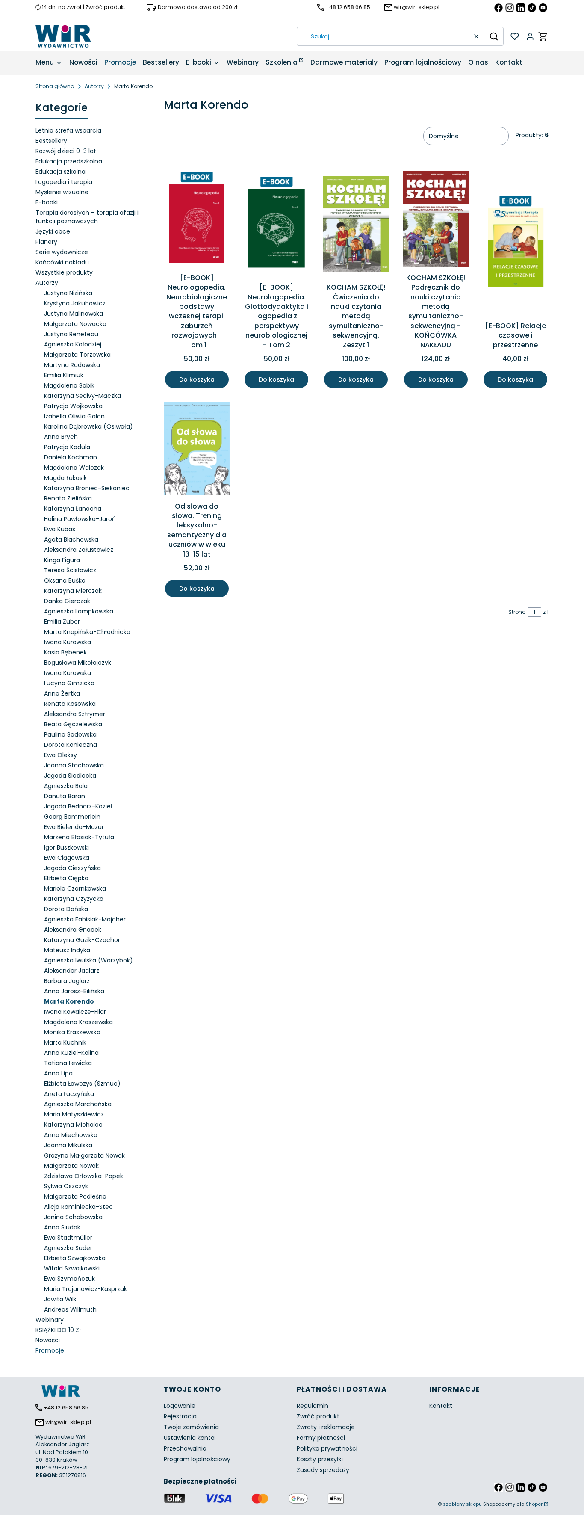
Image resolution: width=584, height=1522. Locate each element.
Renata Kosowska (70, 703)
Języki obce (52, 231)
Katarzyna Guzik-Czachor (82, 940)
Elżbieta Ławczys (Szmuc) (82, 1083)
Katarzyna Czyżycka (73, 898)
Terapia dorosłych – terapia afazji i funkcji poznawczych (87, 216)
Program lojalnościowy (197, 1459)
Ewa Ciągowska (66, 857)
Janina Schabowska (73, 1217)
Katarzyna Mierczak (73, 590)
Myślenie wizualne (61, 192)
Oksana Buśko (65, 580)
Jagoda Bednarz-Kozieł (78, 806)
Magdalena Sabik (69, 385)
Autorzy (94, 86)
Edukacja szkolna (60, 171)
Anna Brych (61, 436)
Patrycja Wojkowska (73, 406)
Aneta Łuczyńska (69, 1094)
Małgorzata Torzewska (77, 354)
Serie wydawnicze (61, 252)
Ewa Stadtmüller (68, 1237)
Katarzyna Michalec (73, 1124)
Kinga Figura (62, 560)
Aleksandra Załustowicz (78, 549)
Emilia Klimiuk (63, 375)
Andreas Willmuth (70, 1309)
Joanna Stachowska (74, 765)
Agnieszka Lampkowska (78, 611)
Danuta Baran (64, 796)
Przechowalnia (185, 1448)
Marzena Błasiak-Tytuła (79, 837)
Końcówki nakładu (62, 262)
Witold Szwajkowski (72, 1268)
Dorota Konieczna (70, 744)
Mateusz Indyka (67, 950)
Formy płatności (321, 1437)
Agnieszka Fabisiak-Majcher (85, 919)
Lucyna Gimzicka (69, 683)
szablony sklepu (462, 1504)
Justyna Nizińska (68, 293)
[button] (493, 36)
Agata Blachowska (71, 539)
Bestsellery (51, 140)
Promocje (49, 1350)
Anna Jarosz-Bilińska (74, 991)
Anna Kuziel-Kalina (71, 1052)
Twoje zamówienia (191, 1427)
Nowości (47, 1340)
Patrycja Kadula (67, 447)
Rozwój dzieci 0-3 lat (65, 151)
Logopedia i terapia (63, 182)
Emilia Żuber (62, 621)
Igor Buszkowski (66, 847)
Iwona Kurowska (67, 642)
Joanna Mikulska (68, 1145)
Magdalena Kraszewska (78, 1022)
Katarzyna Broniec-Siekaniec (87, 488)
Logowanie (179, 1405)
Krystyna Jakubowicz (75, 303)
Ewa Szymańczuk (69, 1278)
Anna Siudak (62, 1227)
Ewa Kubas (59, 529)
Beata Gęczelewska (73, 724)
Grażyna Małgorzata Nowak (84, 1155)
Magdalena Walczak (74, 467)
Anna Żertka (62, 693)
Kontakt (440, 1405)
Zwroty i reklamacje (326, 1427)
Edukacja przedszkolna (68, 161)
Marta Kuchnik (65, 1042)
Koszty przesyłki (320, 1459)
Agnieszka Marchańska (78, 1104)
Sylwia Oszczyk (66, 1186)
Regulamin (312, 1405)
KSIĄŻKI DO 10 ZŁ (58, 1330)
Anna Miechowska (70, 1135)
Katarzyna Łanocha (72, 508)
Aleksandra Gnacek (72, 929)
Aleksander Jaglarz (71, 970)
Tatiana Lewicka (68, 1063)
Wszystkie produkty (64, 272)
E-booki (46, 202)
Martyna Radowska (72, 365)
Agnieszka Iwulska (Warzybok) (88, 960)
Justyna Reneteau (71, 334)
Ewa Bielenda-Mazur (74, 827)
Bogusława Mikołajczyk (77, 662)
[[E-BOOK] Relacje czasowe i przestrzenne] (516, 244)
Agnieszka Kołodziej (72, 344)
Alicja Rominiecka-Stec (78, 1206)
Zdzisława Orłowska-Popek (83, 1176)
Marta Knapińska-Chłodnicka (87, 632)
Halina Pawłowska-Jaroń (80, 519)
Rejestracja (180, 1416)
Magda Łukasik (65, 478)
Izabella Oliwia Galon (74, 416)
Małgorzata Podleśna (75, 1196)
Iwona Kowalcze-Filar (75, 1011)
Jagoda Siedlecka (70, 775)
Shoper (534, 1504)
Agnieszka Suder (68, 1248)
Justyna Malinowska (73, 313)
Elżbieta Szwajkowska (75, 1258)
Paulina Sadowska (70, 734)
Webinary (49, 1319)
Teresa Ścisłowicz (70, 570)
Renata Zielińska (68, 498)
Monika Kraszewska (72, 1032)
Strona (517, 612)
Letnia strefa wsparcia (68, 130)
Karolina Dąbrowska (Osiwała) (88, 426)
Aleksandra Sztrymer (74, 714)
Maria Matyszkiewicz (74, 1114)
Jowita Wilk (60, 1299)
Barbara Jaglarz (67, 981)
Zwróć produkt (318, 1416)
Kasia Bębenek (65, 652)
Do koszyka (197, 379)
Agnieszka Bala (66, 786)
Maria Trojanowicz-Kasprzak (85, 1289)
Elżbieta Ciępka (66, 878)
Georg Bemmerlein (72, 816)
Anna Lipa (58, 1073)
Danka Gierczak (67, 601)
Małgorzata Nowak (71, 1165)
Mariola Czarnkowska (75, 888)
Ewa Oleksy (60, 755)
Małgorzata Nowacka (75, 324)
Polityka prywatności (327, 1448)
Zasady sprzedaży (323, 1470)
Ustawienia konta (189, 1437)
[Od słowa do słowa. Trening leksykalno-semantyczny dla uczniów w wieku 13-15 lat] (197, 450)
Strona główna (54, 86)
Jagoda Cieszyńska (72, 868)
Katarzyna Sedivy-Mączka (82, 395)
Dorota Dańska (66, 909)
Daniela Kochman (70, 457)
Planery (46, 241)
